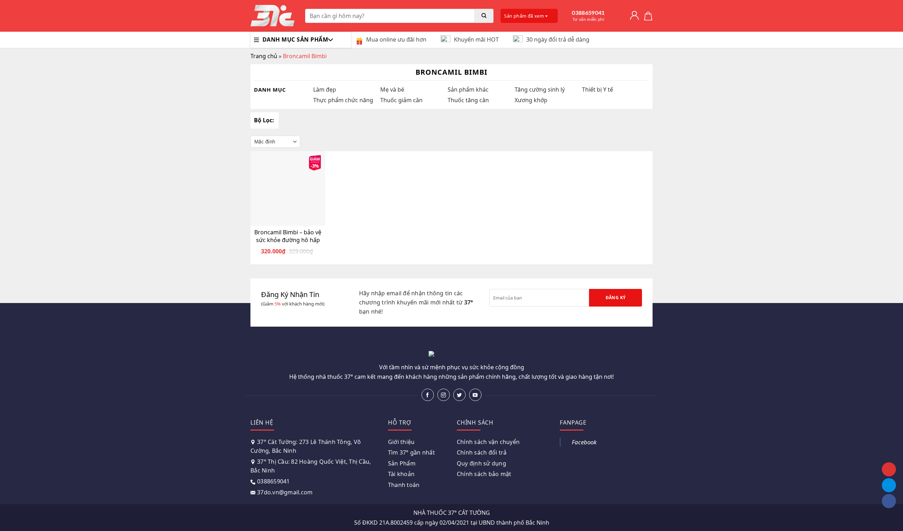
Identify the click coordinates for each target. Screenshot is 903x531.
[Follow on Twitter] (459, 395)
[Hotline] (889, 469)
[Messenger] (889, 501)
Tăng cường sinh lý (540, 89)
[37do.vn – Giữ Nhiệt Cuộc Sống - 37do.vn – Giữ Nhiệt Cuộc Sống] (272, 16)
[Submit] (484, 16)
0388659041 (588, 15)
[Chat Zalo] (889, 485)
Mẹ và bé (392, 89)
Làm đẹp (324, 89)
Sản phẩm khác (468, 89)
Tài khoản (401, 474)
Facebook (584, 442)
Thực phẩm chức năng (343, 100)
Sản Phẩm (402, 463)
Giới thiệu (401, 442)
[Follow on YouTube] (475, 395)
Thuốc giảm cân (401, 100)
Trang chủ (263, 56)
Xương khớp (531, 100)
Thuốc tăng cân (468, 100)
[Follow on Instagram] (443, 395)
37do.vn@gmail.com (285, 492)
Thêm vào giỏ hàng (292, 219)
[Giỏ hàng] (648, 16)
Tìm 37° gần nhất (411, 452)
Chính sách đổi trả (482, 452)
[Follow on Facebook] (428, 395)
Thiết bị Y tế (597, 89)
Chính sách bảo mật (484, 474)
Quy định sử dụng (481, 463)
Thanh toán (404, 485)
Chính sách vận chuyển (488, 442)
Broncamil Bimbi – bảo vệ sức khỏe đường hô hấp (287, 236)
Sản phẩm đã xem (524, 16)
